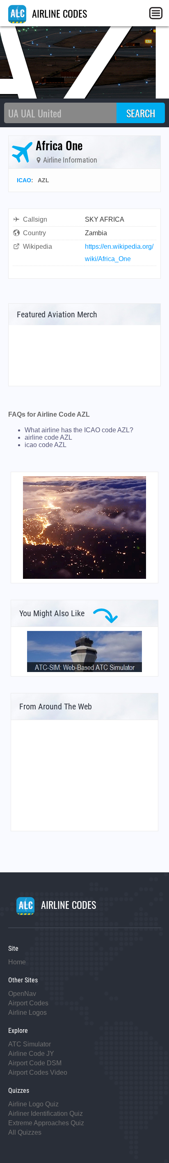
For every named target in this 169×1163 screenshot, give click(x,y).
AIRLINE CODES (58, 13)
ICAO (24, 180)
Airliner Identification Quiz (45, 1113)
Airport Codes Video (37, 1072)
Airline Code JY (31, 1053)
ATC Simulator (29, 1044)
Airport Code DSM (35, 1063)
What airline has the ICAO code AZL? (79, 430)
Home (17, 962)
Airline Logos (27, 1012)
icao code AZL (45, 444)
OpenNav (22, 993)
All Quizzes (24, 1132)
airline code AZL (48, 437)
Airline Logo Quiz (33, 1104)
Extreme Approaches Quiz (46, 1122)
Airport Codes (28, 1003)
